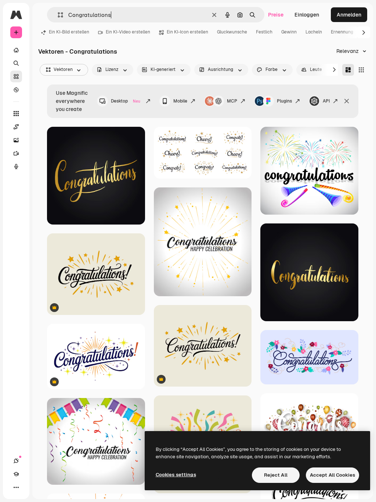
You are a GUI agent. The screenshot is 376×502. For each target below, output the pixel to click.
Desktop (125, 101)
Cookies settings (176, 474)
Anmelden (349, 14)
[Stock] (16, 76)
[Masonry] (348, 70)
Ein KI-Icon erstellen (187, 32)
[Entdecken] (16, 90)
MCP (232, 101)
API (326, 101)
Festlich (264, 32)
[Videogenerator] (16, 153)
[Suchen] (16, 63)
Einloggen (306, 14)
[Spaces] (16, 127)
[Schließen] (347, 101)
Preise (275, 14)
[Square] (361, 70)
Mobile (180, 101)
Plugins (284, 101)
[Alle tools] (16, 113)
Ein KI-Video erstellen (128, 32)
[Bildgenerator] (16, 140)
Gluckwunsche (232, 32)
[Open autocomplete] (57, 15)
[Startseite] (16, 50)
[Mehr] (16, 487)
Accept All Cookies (332, 475)
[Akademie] (16, 474)
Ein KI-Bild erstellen (69, 32)
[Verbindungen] (16, 461)
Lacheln (314, 32)
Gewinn (289, 32)
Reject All (276, 475)
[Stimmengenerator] (16, 166)
